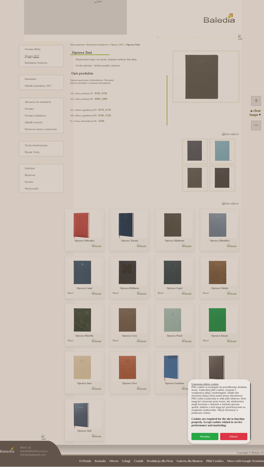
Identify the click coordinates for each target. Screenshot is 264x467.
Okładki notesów (34, 122)
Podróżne (30, 168)
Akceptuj (205, 436)
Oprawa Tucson (129, 240)
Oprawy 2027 (32, 56)
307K (101, 109)
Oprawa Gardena (174, 383)
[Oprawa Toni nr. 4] (195, 162)
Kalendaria (30, 79)
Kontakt (183, 37)
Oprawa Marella (84, 335)
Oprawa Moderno (174, 240)
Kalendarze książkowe (97, 44)
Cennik (218, 37)
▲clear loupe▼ (253, 113)
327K (108, 109)
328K (104, 98)
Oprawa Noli (84, 431)
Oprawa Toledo (219, 288)
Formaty (29, 108)
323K (104, 93)
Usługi (207, 37)
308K (97, 98)
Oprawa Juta (84, 383)
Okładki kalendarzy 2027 (38, 86)
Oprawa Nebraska (84, 240)
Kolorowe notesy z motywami (41, 129)
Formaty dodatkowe (35, 115)
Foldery (231, 37)
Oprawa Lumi (84, 288)
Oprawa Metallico (220, 240)
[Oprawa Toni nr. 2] (222, 162)
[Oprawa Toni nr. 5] (195, 189)
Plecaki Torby (32, 152)
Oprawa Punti (174, 335)
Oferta (195, 37)
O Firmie (168, 37)
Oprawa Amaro (219, 335)
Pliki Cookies (215, 461)
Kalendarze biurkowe (36, 62)
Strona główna (77, 44)
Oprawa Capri (174, 288)
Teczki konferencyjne (36, 145)
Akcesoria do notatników (38, 102)
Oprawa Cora (129, 335)
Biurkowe (30, 175)
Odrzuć (234, 436)
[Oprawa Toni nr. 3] (222, 189)
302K (101, 115)
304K (101, 120)
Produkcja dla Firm (160, 461)
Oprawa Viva (129, 383)
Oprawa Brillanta (129, 288)
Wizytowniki (31, 188)
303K (97, 93)
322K (108, 115)
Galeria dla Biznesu (190, 461)
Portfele (29, 181)
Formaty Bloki (32, 49)
